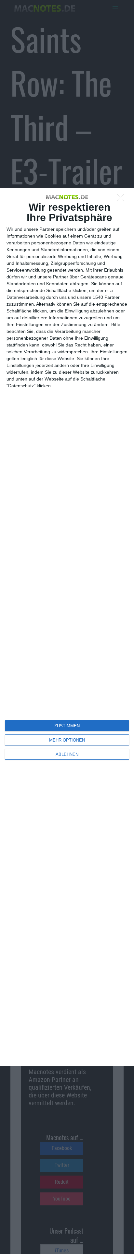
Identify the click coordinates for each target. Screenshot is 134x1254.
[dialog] (67, 627)
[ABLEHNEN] (122, 199)
